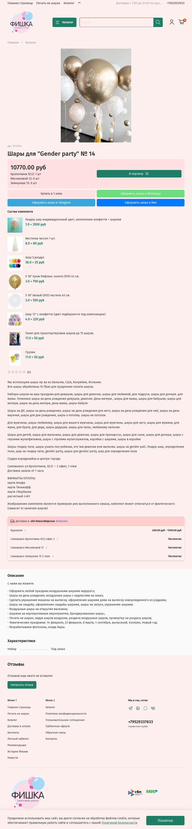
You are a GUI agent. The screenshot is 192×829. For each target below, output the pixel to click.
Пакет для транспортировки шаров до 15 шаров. (59, 333)
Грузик (30, 352)
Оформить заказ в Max (141, 202)
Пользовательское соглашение (65, 720)
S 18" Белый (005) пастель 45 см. (47, 295)
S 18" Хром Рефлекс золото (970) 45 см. (52, 276)
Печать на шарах (48, 3)
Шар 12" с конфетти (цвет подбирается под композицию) (65, 314)
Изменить (62, 521)
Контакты (13, 732)
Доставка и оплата (19, 726)
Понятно (165, 820)
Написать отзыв (22, 685)
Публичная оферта (58, 726)
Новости (13, 757)
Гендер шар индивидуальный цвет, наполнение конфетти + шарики (73, 219)
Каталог (69, 3)
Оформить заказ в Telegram (51, 202)
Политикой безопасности (119, 822)
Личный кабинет (18, 738)
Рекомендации (17, 745)
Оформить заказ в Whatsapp (141, 193)
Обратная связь (56, 732)
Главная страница (20, 3)
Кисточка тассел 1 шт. (40, 238)
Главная (13, 42)
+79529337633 (175, 3)
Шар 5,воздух (34, 257)
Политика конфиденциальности (66, 713)
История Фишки (18, 751)
